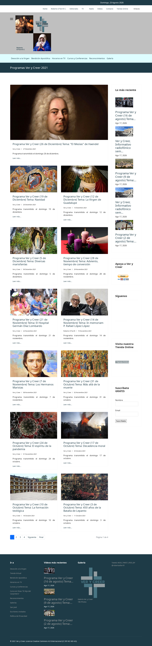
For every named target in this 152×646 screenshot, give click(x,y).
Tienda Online (122, 9)
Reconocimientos (97, 58)
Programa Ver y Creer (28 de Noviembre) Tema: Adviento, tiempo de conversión (80, 261)
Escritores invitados (18, 611)
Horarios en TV (58, 58)
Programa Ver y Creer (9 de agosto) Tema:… (125, 176)
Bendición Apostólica (40, 58)
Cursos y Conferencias (77, 58)
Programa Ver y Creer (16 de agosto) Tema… (125, 115)
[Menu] (11, 19)
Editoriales (74, 9)
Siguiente (32, 537)
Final (41, 537)
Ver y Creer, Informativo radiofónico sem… (123, 146)
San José (13, 607)
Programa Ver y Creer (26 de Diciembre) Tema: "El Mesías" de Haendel (56, 144)
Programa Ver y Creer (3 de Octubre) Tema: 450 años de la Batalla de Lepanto (82, 507)
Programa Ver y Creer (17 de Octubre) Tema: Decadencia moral (84, 444)
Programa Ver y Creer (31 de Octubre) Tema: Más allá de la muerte (81, 384)
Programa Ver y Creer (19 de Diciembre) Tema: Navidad (30, 198)
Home (45, 9)
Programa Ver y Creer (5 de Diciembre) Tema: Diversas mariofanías (29, 261)
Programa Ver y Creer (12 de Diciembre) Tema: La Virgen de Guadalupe (82, 199)
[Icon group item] (121, 315)
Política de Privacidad (18, 616)
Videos (100, 9)
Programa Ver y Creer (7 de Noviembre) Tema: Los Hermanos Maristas (33, 384)
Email (117, 410)
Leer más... (17, 158)
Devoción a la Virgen (20, 58)
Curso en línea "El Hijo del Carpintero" (20, 592)
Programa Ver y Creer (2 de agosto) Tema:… (125, 237)
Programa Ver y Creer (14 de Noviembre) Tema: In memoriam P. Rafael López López (83, 323)
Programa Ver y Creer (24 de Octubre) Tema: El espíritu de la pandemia (32, 446)
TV (83, 9)
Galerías (13, 603)
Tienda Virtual (15, 573)
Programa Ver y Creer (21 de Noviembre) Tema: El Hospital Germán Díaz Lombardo (31, 323)
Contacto (109, 9)
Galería (110, 58)
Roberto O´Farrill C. (58, 9)
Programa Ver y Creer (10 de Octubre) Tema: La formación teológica (30, 507)
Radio (91, 9)
